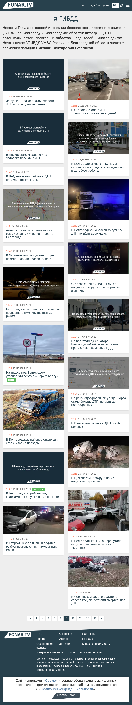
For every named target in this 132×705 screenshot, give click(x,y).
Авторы (64, 639)
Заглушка (65, 644)
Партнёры (88, 634)
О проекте (65, 634)
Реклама (87, 639)
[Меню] (127, 5)
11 (80, 618)
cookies (67, 658)
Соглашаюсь (67, 695)
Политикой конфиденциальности (67, 689)
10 (73, 618)
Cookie (50, 680)
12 (87, 618)
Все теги (41, 639)
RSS (39, 634)
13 (95, 618)
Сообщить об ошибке (44, 645)
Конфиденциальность (96, 644)
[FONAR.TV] (18, 5)
